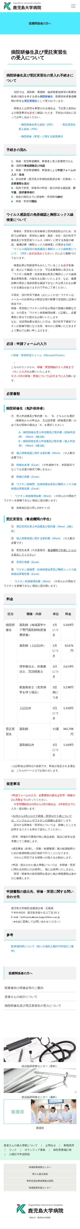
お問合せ (50, 1145)
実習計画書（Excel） (28, 561)
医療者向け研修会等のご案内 (24, 987)
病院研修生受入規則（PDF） (38, 124)
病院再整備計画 (62, 1149)
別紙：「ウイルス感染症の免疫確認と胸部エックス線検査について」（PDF (43, 249)
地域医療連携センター (40, 1167)
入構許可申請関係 (19, 1154)
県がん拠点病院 (40, 1174)
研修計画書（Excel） (28, 476)
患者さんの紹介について (21, 996)
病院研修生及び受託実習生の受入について (33, 1005)
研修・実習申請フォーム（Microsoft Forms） (39, 355)
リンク (13, 1149)
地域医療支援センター (40, 1187)
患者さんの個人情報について (21, 1145)
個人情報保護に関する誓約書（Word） (39, 452)
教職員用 (69, 1145)
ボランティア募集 (35, 1149)
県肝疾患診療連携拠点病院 (40, 1180)
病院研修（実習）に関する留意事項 (42, 136)
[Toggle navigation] (73, 6)
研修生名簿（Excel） (28, 464)
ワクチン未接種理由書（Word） (34, 495)
